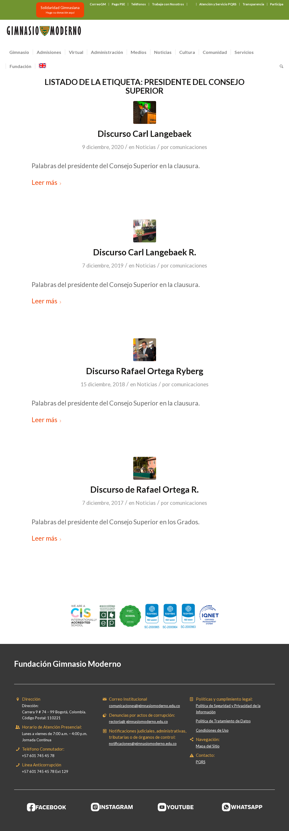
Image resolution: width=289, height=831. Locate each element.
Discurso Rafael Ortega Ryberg (144, 371)
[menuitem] (98, 4)
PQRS (200, 762)
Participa (276, 4)
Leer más (44, 182)
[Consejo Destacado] (144, 468)
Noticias (145, 147)
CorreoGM (98, 4)
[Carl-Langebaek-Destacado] (144, 112)
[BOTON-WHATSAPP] (242, 807)
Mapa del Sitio (208, 746)
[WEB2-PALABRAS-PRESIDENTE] (144, 231)
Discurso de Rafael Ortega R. (144, 489)
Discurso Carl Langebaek (145, 133)
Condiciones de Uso (212, 730)
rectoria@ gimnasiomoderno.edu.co (138, 721)
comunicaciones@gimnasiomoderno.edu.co (144, 705)
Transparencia (253, 4)
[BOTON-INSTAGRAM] (112, 807)
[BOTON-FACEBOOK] (47, 807)
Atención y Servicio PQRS (218, 4)
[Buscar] (279, 66)
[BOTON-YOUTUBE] (177, 807)
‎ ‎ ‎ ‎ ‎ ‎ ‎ (191, 4)
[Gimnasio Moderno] (44, 32)
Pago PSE (118, 4)
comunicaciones (188, 147)
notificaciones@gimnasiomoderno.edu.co (143, 743)
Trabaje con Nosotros (168, 4)
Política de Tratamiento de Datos (223, 721)
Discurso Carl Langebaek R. (144, 252)
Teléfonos (138, 4)
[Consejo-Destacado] (144, 349)
